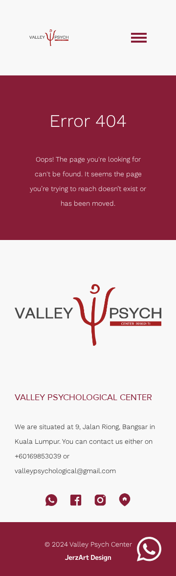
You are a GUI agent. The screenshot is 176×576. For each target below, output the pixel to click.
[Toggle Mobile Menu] (139, 38)
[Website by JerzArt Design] (88, 557)
